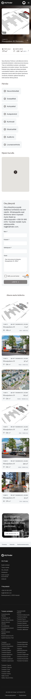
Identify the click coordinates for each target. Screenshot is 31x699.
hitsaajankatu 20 (9, 327)
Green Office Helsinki (7, 620)
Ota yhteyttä (11, 533)
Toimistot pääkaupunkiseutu (22, 649)
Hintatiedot (4, 572)
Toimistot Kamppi (6, 650)
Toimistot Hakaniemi (22, 621)
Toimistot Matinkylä (22, 642)
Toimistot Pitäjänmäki (23, 654)
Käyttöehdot (22, 695)
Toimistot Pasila (21, 652)
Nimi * (5, 231)
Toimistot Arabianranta (23, 615)
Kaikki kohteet (5, 565)
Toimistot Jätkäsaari (22, 629)
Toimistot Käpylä (6, 652)
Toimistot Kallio (5, 648)
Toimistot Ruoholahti (22, 658)
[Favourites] (23, 2)
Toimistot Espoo (21, 619)
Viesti (5, 255)
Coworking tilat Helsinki (5, 615)
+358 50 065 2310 (6, 590)
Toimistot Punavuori (22, 656)
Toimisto (4, 544)
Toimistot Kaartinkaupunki (5, 643)
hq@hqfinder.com (6, 593)
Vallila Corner (5, 675)
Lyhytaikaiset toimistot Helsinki (7, 629)
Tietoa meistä (5, 567)
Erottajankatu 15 (5, 618)
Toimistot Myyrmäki (22, 644)
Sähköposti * (8, 247)
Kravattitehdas (5, 626)
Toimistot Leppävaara (7, 661)
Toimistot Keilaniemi (6, 654)
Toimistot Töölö (5, 669)
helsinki (12, 544)
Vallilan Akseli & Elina (7, 678)
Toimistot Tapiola (6, 665)
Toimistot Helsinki (22, 623)
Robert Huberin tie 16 (7, 635)
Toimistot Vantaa (6, 673)
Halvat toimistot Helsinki (5, 623)
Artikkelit (3, 579)
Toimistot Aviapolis (22, 617)
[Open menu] (29, 3)
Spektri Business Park (7, 638)
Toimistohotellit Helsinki (21, 612)
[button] (15, 172)
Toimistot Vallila (5, 671)
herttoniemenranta (23, 544)
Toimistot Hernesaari (23, 625)
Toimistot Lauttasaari (7, 658)
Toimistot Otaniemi (22, 646)
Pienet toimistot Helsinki (5, 632)
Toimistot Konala (6, 656)
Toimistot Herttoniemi (23, 627)
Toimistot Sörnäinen (22, 661)
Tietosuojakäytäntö (10, 695)
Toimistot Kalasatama (7, 646)
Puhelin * (6, 239)
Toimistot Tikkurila (6, 667)
